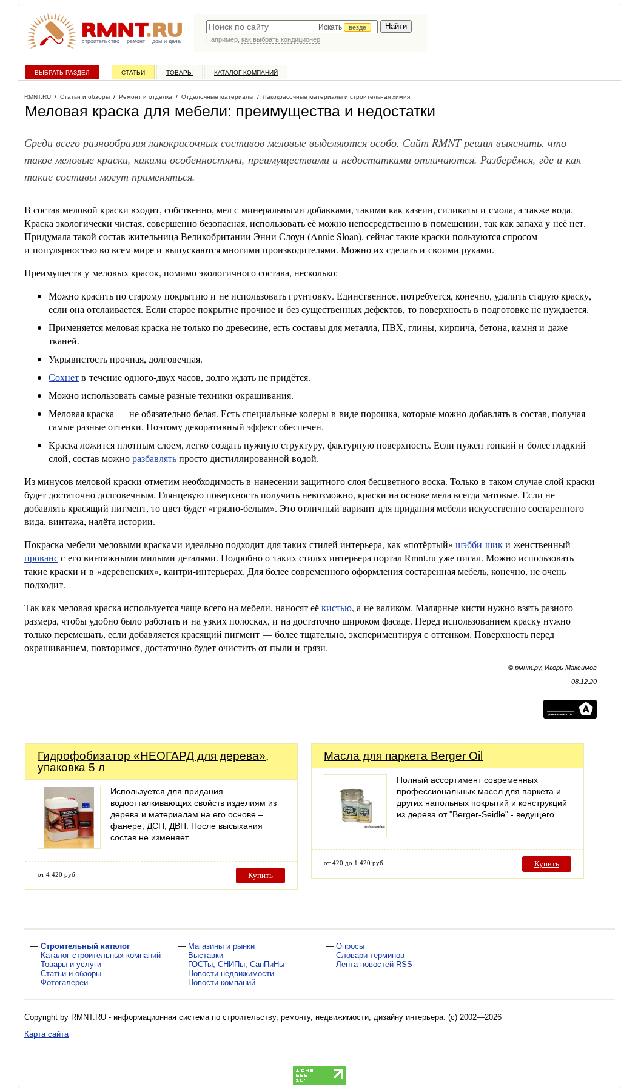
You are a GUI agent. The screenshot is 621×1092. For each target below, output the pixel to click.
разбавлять (154, 458)
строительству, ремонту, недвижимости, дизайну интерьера (333, 1017)
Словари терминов (370, 955)
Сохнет (64, 376)
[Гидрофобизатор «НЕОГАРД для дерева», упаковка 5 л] (69, 845)
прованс (41, 557)
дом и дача (166, 41)
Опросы (350, 946)
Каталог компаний (246, 72)
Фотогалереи (64, 982)
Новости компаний (221, 982)
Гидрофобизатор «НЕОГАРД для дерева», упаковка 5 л (153, 761)
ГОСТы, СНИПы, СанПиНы (236, 964)
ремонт (136, 41)
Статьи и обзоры (71, 973)
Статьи (133, 72)
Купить (260, 875)
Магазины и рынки (221, 946)
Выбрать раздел (62, 72)
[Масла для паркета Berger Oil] (355, 834)
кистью (336, 607)
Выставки (205, 955)
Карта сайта (46, 1034)
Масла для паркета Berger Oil (403, 755)
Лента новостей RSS (374, 964)
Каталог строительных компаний (101, 955)
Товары (179, 72)
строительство (100, 41)
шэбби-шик (479, 544)
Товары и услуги (71, 964)
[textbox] (292, 26)
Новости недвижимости (231, 973)
